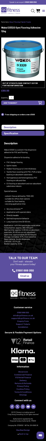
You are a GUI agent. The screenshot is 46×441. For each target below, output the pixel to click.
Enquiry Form (23, 321)
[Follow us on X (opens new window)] (17, 406)
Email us (24, 275)
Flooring (17, 22)
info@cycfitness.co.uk (23, 315)
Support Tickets (23, 324)
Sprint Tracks (26, 22)
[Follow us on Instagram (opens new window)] (23, 406)
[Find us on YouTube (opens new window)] (28, 406)
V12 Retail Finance (23, 377)
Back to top (23, 434)
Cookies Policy (23, 389)
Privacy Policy (23, 386)
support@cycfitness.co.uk (23, 318)
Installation (23, 327)
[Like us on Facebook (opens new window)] (12, 406)
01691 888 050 (31, 2)
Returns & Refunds (23, 383)
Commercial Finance (23, 374)
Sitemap (23, 395)
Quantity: (4, 97)
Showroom (23, 372)
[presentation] (23, 127)
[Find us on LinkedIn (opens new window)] (33, 406)
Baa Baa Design (23, 430)
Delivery (23, 380)
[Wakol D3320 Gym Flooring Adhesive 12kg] (23, 59)
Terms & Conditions (23, 392)
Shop (11, 22)
